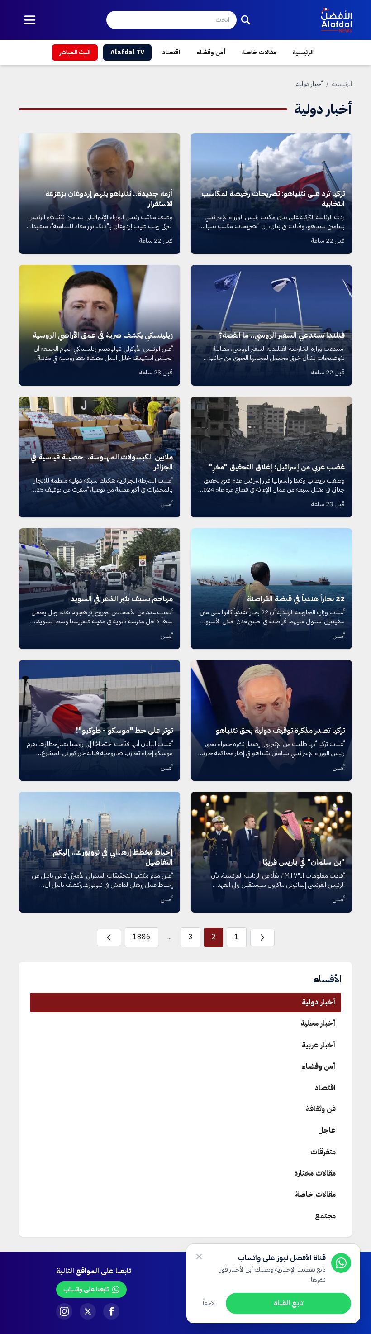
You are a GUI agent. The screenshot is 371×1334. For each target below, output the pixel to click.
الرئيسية (303, 52)
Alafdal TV (127, 52)
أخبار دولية (319, 1002)
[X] (88, 1311)
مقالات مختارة (315, 1173)
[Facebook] (111, 1311)
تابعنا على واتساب (86, 1289)
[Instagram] (64, 1311)
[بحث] (246, 20)
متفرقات (323, 1152)
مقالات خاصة (259, 52)
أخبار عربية (319, 1045)
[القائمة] (30, 20)
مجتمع (325, 1215)
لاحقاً (209, 1303)
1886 (142, 937)
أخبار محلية (318, 1023)
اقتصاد (171, 52)
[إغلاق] (199, 1256)
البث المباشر (74, 52)
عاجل (327, 1130)
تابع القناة (288, 1303)
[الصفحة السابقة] (262, 937)
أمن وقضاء (211, 52)
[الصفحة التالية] (109, 937)
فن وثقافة (321, 1109)
